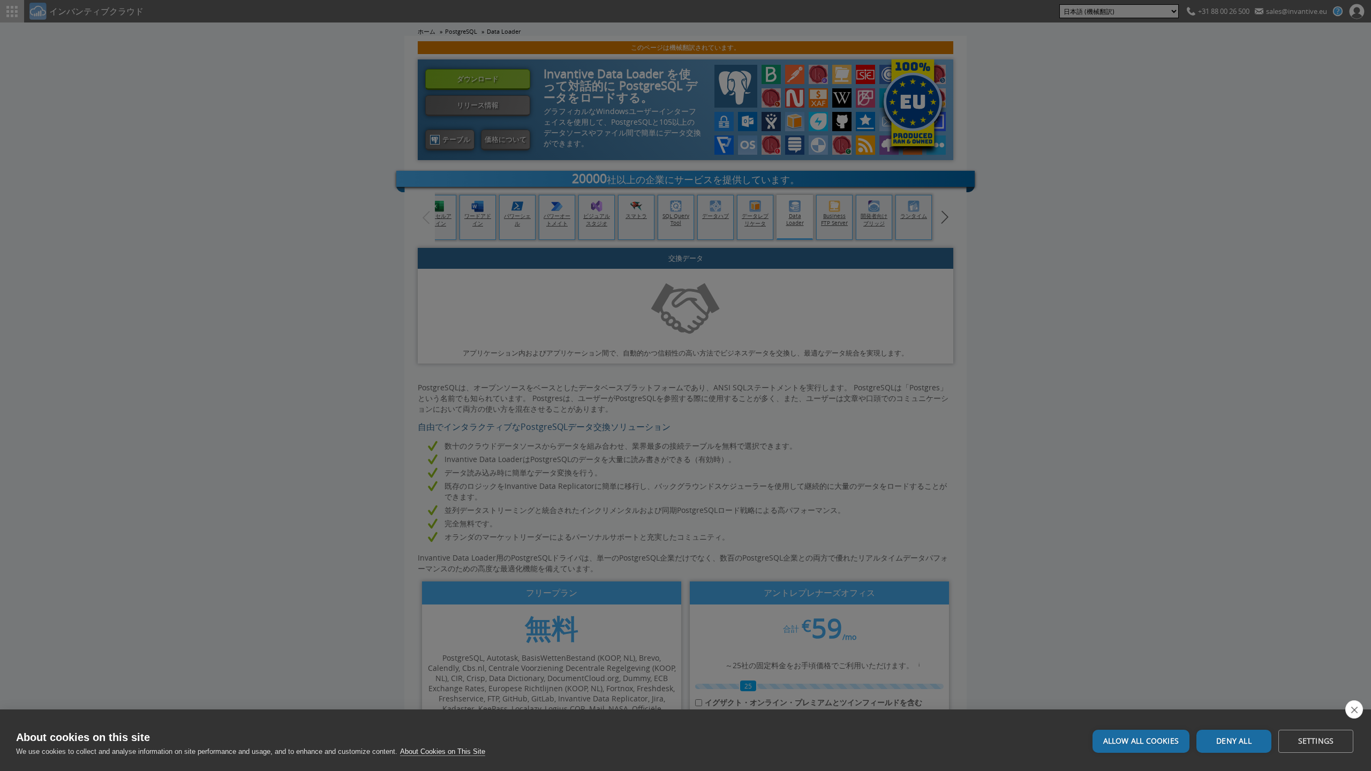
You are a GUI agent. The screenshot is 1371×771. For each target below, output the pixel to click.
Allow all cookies (1141, 741)
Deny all (1234, 741)
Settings (1316, 741)
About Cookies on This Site (442, 751)
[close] (1354, 709)
